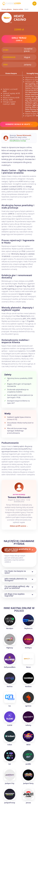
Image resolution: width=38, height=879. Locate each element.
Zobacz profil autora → (19, 526)
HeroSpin (9, 628)
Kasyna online (18, 9)
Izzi (9, 764)
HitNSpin (28, 648)
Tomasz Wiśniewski (24, 135)
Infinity (28, 725)
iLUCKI (9, 725)
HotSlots (28, 686)
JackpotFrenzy (9, 803)
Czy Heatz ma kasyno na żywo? (15, 572)
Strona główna (7, 9)
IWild (28, 745)
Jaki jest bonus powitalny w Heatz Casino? (18, 550)
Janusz (28, 803)
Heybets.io (28, 628)
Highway (9, 648)
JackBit (28, 764)
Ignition (28, 706)
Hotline (9, 686)
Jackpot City (9, 783)
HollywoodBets (9, 667)
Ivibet (9, 745)
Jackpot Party (28, 783)
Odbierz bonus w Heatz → (19, 124)
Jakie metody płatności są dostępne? (16, 579)
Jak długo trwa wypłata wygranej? (14, 595)
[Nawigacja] (34, 4)
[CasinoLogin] (11, 3)
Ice (10, 706)
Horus (28, 667)
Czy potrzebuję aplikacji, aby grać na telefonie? (17, 587)
